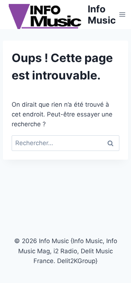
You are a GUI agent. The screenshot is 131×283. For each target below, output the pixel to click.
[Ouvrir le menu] (122, 14)
